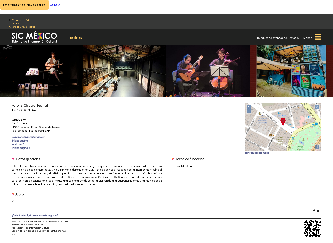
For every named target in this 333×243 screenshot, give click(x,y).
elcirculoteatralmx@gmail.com (28, 137)
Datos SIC (295, 37)
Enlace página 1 (20, 140)
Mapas (307, 37)
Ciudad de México (21, 20)
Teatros (15, 23)
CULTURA (54, 5)
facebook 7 (18, 144)
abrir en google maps (257, 152)
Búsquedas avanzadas (272, 37)
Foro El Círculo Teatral (23, 26)
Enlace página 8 (21, 148)
